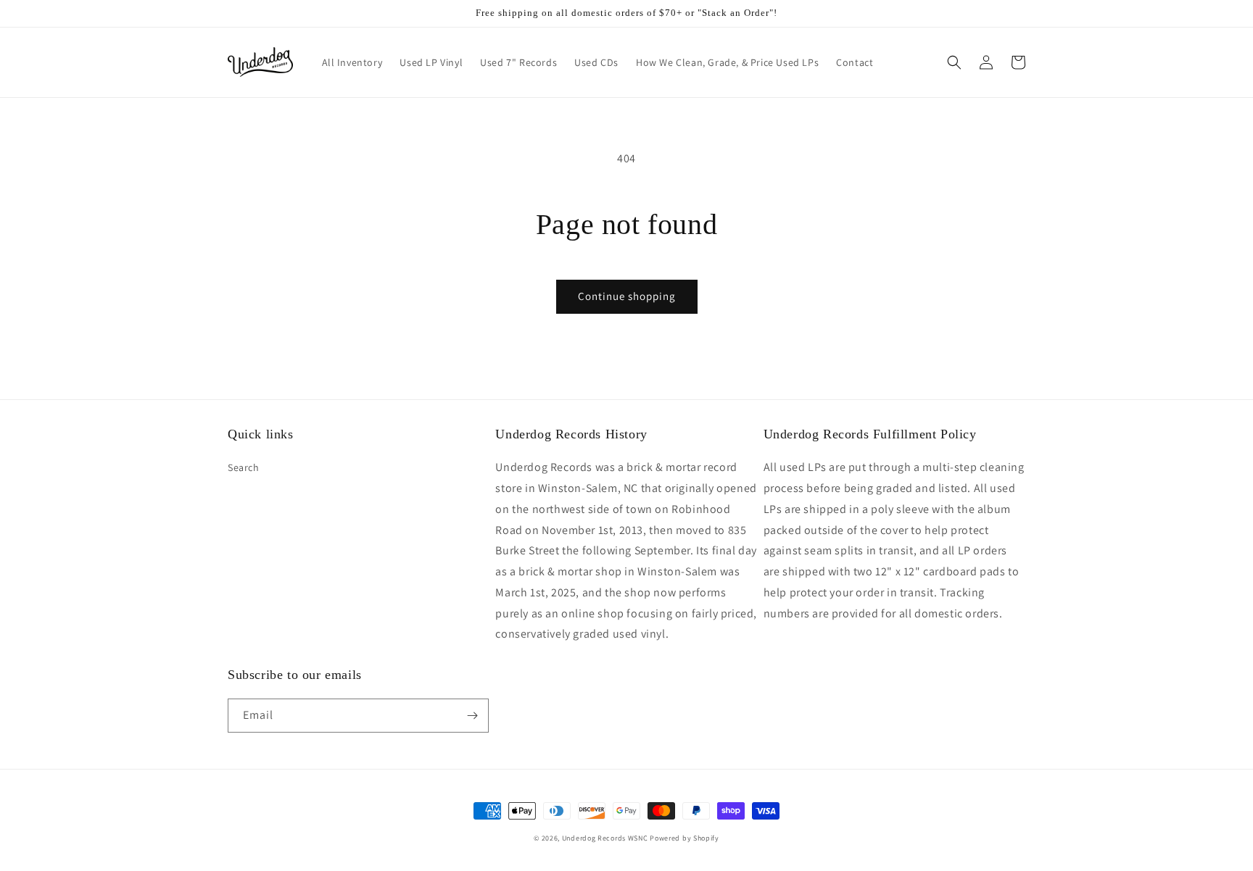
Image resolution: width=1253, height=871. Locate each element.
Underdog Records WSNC (605, 838)
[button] (954, 62)
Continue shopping (627, 296)
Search (244, 467)
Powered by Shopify (684, 838)
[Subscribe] (472, 716)
